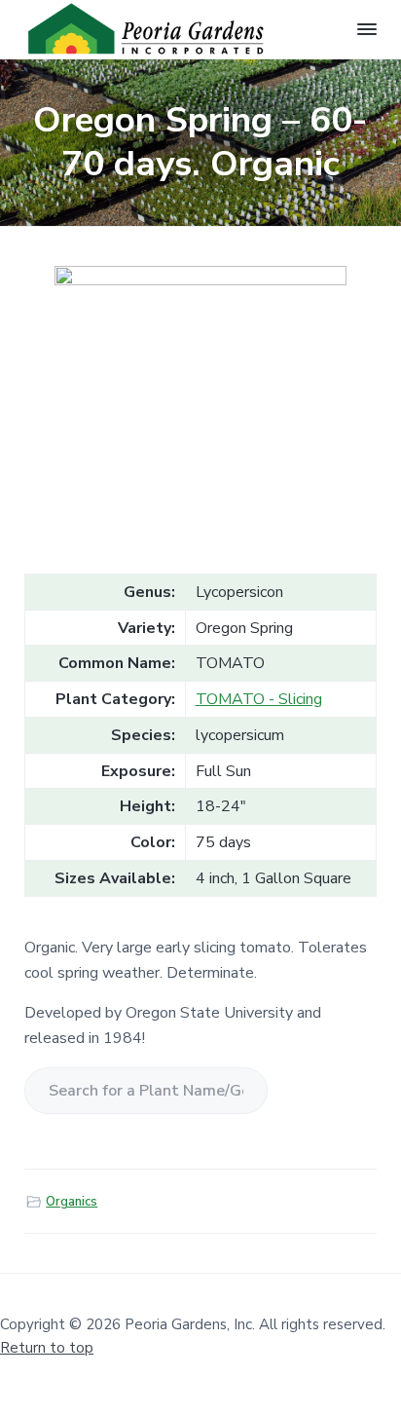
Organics (71, 1201)
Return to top (46, 1348)
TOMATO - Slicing (259, 699)
